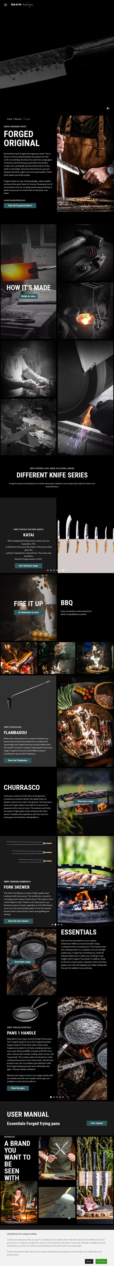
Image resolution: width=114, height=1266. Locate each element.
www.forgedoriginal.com (14, 200)
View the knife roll (20, 1082)
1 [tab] (48, 570)
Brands (18, 119)
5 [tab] (60, 570)
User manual (97, 1123)
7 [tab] (66, 570)
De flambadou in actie (28, 612)
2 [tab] (51, 570)
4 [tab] (57, 570)
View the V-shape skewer (20, 918)
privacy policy (12, 1254)
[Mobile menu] (5, 4)
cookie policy (92, 1251)
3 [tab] (54, 570)
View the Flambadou (17, 760)
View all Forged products (20, 205)
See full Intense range (28, 560)
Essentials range (23, 962)
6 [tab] (63, 570)
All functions (101, 1261)
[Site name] (22, 4)
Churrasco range (86, 801)
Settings (89, 1261)
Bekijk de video (28, 296)
